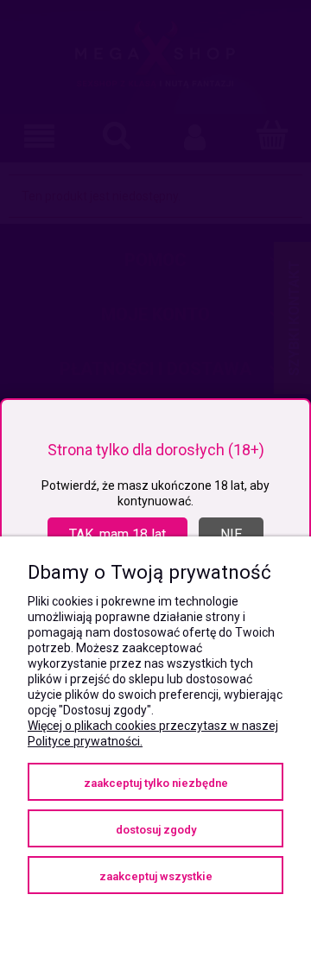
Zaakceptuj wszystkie (156, 876)
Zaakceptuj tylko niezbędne (156, 783)
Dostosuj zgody (156, 829)
